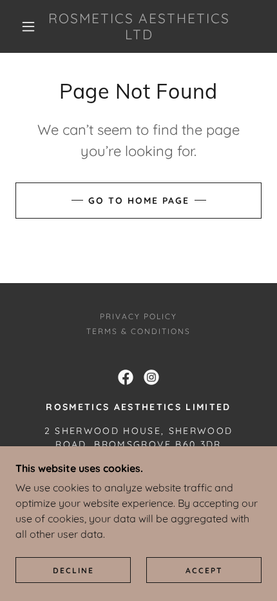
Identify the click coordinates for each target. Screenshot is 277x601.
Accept (204, 570)
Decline (73, 570)
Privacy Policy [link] (138, 316)
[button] (28, 26)
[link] (139, 26)
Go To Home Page (138, 200)
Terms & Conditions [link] (138, 331)
